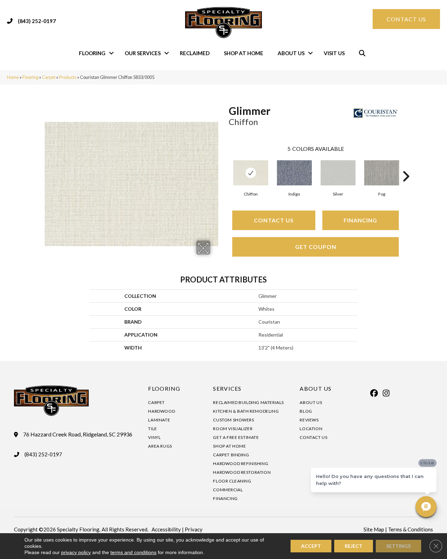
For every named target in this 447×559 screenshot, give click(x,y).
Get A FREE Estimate (236, 437)
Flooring (92, 53)
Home (13, 77)
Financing (360, 220)
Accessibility (166, 529)
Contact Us (274, 220)
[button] (111, 53)
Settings (398, 546)
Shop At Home (243, 53)
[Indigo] (294, 173)
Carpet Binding (231, 454)
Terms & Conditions (410, 529)
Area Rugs (160, 446)
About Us (291, 53)
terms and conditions (133, 552)
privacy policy (76, 552)
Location (311, 428)
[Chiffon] (251, 173)
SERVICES (227, 388)
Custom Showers (233, 419)
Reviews (309, 419)
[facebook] (374, 393)
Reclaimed (195, 53)
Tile (152, 428)
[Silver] (338, 173)
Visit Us (334, 53)
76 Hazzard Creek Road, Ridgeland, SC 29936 (77, 434)
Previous (225, 165)
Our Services (143, 53)
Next (406, 165)
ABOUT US (315, 388)
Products (67, 77)
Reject (353, 546)
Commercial (228, 489)
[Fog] (381, 173)
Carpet (49, 77)
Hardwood (161, 411)
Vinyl (154, 437)
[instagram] (386, 393)
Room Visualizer (232, 428)
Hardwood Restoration (242, 472)
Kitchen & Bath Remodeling (246, 411)
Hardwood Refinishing (240, 463)
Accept (311, 546)
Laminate (159, 419)
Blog (306, 411)
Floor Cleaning (232, 481)
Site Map (374, 529)
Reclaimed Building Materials (248, 402)
